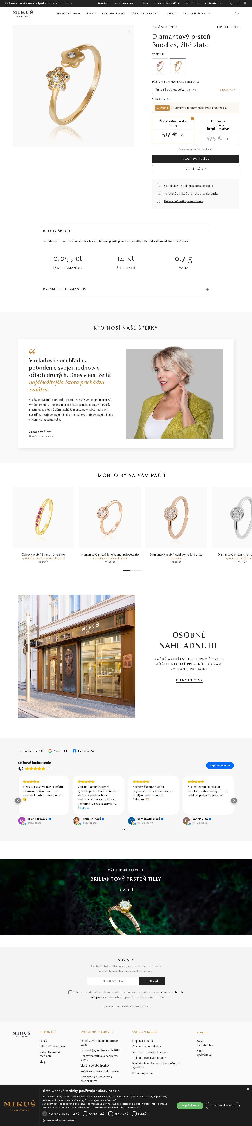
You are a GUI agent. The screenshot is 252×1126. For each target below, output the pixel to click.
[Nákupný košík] (245, 3)
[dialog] (126, 1105)
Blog (42, 1061)
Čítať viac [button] (83, 808)
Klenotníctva (213, 3)
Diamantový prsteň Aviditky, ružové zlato (176, 554)
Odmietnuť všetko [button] (223, 1105)
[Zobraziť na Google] (21, 821)
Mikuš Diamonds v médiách (52, 1054)
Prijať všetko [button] (190, 1105)
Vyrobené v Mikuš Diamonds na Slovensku (191, 193)
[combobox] (195, 90)
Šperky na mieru (69, 13)
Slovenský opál (125, 3)
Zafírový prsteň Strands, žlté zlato (43, 554)
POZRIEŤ (126, 890)
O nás (144, 3)
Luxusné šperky (114, 13)
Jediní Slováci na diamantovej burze (99, 1043)
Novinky (103, 3)
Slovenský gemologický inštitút (101, 1050)
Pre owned (193, 3)
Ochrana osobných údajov (149, 1058)
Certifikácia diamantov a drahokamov (96, 1079)
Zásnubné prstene (145, 13)
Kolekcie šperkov (196, 13)
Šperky (92, 13)
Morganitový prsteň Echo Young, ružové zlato (110, 554)
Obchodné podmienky (146, 1046)
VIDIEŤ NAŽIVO (196, 169)
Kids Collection (228, 27)
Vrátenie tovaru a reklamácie (150, 1052)
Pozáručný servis (142, 1073)
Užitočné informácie (167, 3)
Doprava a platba (143, 1041)
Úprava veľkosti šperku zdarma (183, 201)
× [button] (247, 1089)
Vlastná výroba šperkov (95, 1065)
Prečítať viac (134, 1107)
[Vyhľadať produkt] (237, 13)
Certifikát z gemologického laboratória (188, 186)
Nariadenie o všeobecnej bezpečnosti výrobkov (156, 1065)
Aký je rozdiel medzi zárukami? (195, 149)
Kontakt (202, 1033)
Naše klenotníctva (205, 1043)
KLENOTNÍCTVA (189, 680)
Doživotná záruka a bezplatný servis (99, 1058)
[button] (18, 800)
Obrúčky (171, 13)
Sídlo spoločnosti (204, 1053)
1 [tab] (126, 570)
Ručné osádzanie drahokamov (100, 1071)
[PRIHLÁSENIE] (238, 3)
